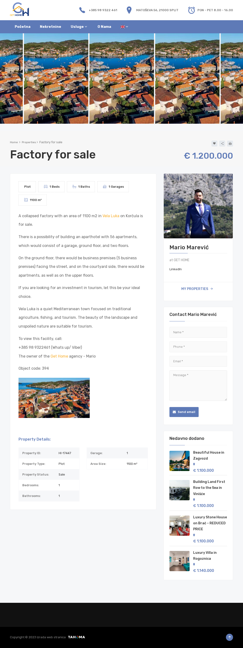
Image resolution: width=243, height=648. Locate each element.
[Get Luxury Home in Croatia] (19, 9)
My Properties (194, 289)
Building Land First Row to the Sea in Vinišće (209, 488)
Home (14, 142)
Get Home (59, 356)
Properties (29, 142)
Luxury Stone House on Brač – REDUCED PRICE (210, 523)
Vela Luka (111, 216)
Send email (186, 412)
